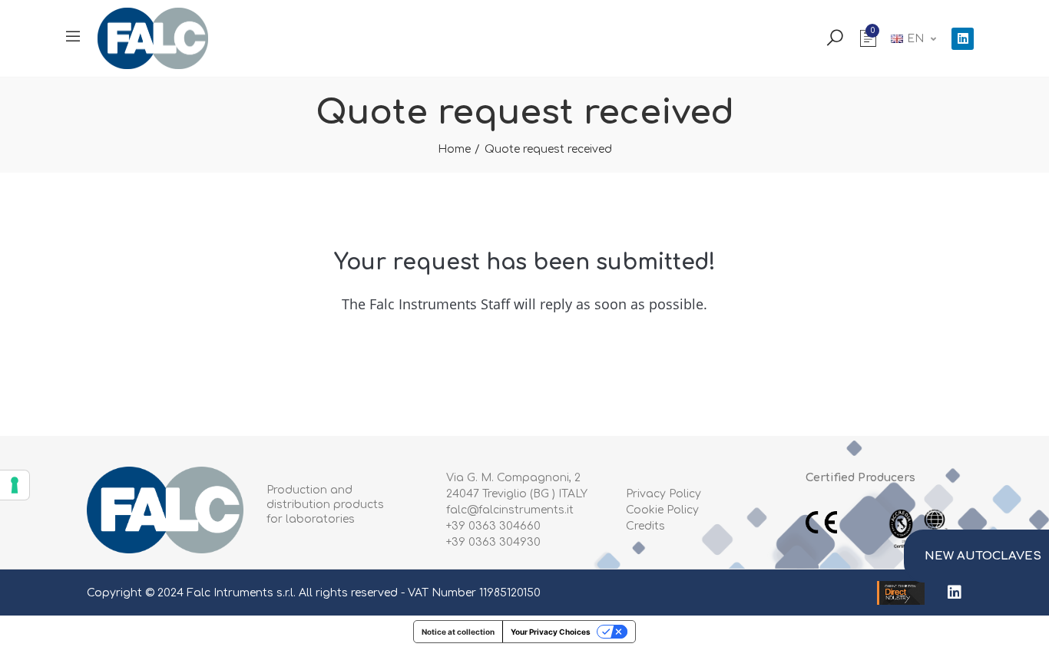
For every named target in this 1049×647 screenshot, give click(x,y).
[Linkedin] (962, 39)
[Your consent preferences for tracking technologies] (14, 485)
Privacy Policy (663, 494)
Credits (645, 526)
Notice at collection (458, 631)
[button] (976, 556)
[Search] (835, 37)
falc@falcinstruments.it (510, 510)
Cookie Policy (662, 510)
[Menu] (73, 36)
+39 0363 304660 (493, 526)
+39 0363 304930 (493, 542)
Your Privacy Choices (551, 631)
